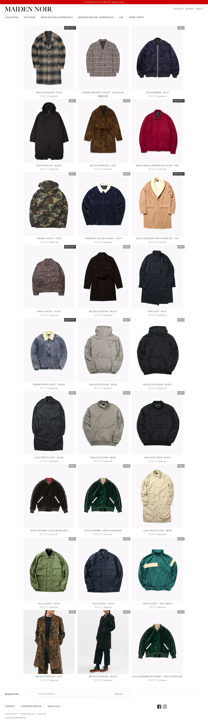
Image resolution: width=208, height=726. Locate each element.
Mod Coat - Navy (157, 311)
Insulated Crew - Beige (103, 457)
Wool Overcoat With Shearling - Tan (157, 238)
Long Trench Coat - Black (49, 457)
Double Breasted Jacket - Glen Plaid (103, 92)
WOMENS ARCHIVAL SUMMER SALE (96, 17)
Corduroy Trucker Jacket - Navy (103, 238)
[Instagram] (165, 707)
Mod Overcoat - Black (49, 165)
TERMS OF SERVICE (27, 714)
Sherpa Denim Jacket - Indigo (49, 384)
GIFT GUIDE (29, 17)
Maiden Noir (22, 718)
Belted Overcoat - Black (103, 311)
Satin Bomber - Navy (157, 92)
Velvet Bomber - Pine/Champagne (103, 530)
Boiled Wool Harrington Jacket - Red (157, 165)
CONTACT (10, 706)
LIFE (121, 17)
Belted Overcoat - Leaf (103, 165)
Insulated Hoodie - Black (157, 384)
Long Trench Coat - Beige (157, 530)
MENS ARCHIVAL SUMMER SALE (57, 17)
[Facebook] (159, 707)
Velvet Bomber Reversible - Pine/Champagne (157, 676)
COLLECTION (12, 17)
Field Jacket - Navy (103, 603)
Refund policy (41, 714)
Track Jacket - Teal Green (157, 603)
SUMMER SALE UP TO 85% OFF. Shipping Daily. (104, 2)
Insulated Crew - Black (157, 457)
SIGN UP (119, 694)
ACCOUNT (178, 9)
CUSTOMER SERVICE (31, 706)
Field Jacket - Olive (49, 603)
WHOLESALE (54, 706)
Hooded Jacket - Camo (49, 238)
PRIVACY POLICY (11, 714)
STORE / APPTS (136, 17)
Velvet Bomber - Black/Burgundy (49, 530)
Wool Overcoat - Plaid (49, 92)
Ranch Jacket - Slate (49, 311)
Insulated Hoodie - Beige (103, 384)
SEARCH (189, 9)
